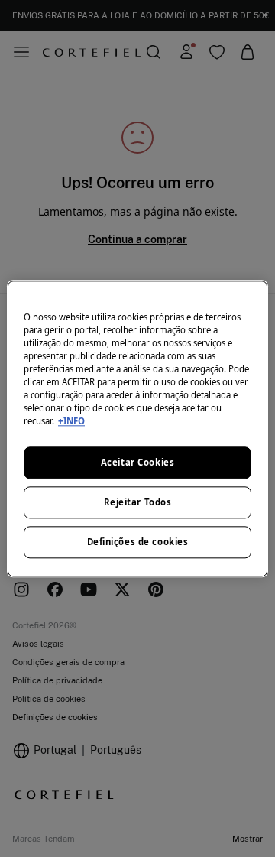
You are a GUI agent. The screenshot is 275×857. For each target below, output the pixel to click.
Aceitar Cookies (138, 462)
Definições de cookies (138, 541)
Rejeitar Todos (138, 502)
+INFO (71, 421)
